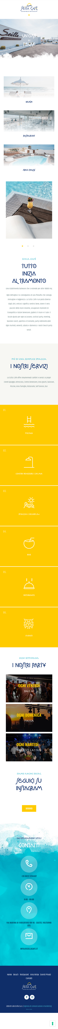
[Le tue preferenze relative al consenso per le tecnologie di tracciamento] (53, 1024)
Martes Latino (29, 750)
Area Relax (34, 974)
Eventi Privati (45, 974)
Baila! (29, 691)
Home (9, 974)
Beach (15, 974)
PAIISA (29, 720)
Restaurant (24, 974)
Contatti (29, 978)
